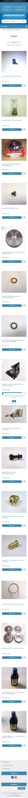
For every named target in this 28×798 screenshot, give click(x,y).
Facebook (12, 777)
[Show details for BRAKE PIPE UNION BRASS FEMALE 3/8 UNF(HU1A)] (14, 501)
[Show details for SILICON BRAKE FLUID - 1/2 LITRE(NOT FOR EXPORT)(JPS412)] (14, 677)
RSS (15, 777)
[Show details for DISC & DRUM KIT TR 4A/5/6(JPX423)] (14, 633)
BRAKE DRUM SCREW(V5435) (10, 208)
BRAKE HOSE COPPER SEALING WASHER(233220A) (11, 297)
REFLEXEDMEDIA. (14, 793)
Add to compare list (22, 85)
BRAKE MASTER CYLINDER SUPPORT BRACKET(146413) (12, 385)
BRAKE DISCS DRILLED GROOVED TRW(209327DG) (11, 165)
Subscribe (21, 788)
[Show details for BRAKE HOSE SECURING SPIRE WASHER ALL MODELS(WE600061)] (14, 325)
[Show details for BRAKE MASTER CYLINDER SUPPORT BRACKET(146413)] (14, 369)
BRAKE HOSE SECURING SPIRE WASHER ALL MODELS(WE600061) (13, 341)
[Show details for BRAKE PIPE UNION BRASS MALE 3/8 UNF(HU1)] (14, 545)
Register (8, 6)
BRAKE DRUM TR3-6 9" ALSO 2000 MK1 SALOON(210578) (13, 253)
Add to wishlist (25, 85)
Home (3, 29)
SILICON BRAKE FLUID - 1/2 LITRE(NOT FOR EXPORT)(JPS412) (13, 693)
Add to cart (12, 85)
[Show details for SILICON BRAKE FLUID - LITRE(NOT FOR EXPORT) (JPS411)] (14, 721)
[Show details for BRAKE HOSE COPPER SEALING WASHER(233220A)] (14, 281)
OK (14, 401)
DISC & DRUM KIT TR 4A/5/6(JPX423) (12, 648)
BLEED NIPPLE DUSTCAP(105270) (11, 76)
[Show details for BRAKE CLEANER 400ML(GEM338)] (14, 105)
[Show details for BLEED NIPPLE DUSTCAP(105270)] (14, 61)
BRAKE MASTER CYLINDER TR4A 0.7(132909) (11, 429)
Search (23, 21)
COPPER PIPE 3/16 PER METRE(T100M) (13, 604)
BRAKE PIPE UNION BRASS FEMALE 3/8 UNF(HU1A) (13, 517)
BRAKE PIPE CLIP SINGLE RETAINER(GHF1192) (9, 473)
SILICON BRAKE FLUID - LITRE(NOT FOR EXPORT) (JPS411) (13, 737)
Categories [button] (4, 26)
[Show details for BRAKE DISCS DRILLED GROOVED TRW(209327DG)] (14, 149)
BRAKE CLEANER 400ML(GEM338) (12, 120)
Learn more (14, 403)
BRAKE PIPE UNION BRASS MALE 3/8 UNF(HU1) (12, 561)
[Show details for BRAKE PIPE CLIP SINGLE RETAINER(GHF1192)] (14, 457)
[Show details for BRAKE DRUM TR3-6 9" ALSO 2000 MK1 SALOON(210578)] (14, 237)
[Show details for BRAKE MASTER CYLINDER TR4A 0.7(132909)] (14, 413)
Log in (20, 6)
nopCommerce (17, 795)
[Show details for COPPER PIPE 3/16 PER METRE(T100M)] (14, 590)
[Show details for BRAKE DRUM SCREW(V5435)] (14, 193)
